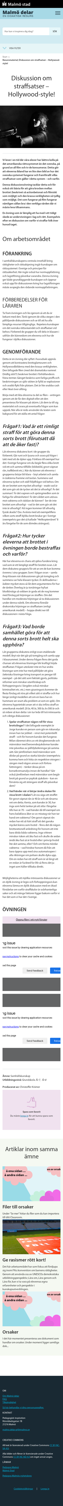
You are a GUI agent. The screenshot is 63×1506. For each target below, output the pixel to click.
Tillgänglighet (9, 1402)
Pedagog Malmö (11, 1467)
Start (5, 57)
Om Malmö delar (11, 1396)
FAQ (5, 1399)
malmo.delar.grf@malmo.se (16, 1430)
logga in (24, 1116)
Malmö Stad (8, 1470)
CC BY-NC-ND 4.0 (21, 1457)
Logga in (45, 1489)
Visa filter (15, 48)
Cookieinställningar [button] (23, 1489)
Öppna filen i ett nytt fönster (31, 920)
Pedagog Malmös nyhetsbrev (17, 1476)
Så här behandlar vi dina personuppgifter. (23, 1407)
